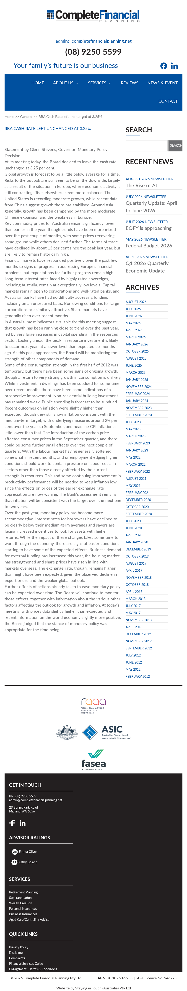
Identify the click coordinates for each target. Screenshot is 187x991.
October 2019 (137, 556)
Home (37, 83)
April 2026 (134, 330)
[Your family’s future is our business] (93, 15)
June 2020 (134, 528)
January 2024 (137, 401)
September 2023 (139, 415)
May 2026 (133, 323)
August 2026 (136, 302)
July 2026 (133, 309)
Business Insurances (23, 914)
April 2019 (134, 570)
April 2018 (134, 592)
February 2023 (138, 443)
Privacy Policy (18, 947)
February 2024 (138, 394)
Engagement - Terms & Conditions (33, 969)
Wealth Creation (20, 903)
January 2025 (137, 379)
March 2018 (135, 599)
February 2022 (138, 471)
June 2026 (134, 316)
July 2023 (133, 422)
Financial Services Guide (26, 963)
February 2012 (138, 676)
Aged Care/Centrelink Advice (29, 919)
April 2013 (134, 627)
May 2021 (133, 486)
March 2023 (135, 436)
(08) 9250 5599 (93, 52)
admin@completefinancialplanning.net (94, 41)
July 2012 (133, 655)
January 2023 (137, 450)
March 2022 (135, 464)
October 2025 (137, 351)
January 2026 (137, 344)
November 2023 (139, 408)
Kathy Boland (27, 862)
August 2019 (136, 563)
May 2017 (133, 613)
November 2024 (139, 387)
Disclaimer (16, 953)
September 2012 (139, 648)
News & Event (163, 83)
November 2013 (139, 620)
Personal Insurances (23, 909)
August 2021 (136, 478)
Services (97, 83)
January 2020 (137, 542)
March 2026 (135, 337)
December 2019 (138, 549)
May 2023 (133, 429)
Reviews (129, 83)
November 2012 (139, 641)
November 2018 (139, 577)
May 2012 (133, 669)
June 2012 (134, 662)
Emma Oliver (28, 852)
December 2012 (138, 634)
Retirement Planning (23, 892)
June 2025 (134, 365)
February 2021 (138, 493)
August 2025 (136, 358)
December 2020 (138, 500)
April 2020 (134, 535)
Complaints (17, 958)
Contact (168, 101)
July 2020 (133, 521)
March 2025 (135, 372)
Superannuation (20, 898)
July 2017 (133, 606)
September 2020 (139, 514)
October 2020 (137, 507)
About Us (63, 83)
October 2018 (137, 584)
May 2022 (133, 457)
